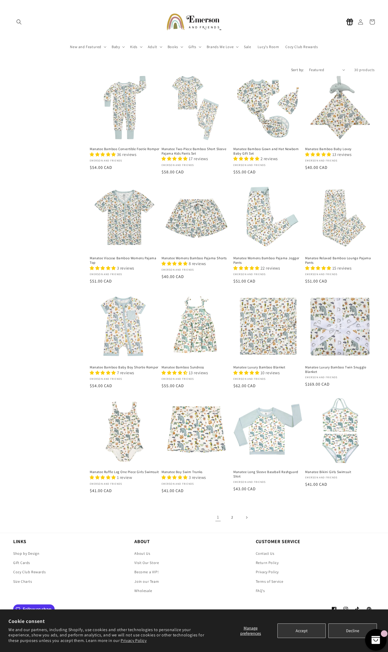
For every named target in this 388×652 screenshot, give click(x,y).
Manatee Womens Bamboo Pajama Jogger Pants (266, 260)
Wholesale (143, 590)
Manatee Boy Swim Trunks (182, 472)
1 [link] (218, 517)
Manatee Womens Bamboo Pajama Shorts (194, 258)
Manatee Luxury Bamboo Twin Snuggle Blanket (335, 369)
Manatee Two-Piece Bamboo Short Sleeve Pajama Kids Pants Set (194, 151)
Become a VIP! (146, 572)
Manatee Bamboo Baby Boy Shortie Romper (124, 367)
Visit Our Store (146, 562)
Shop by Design (26, 553)
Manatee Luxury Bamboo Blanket (259, 367)
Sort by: (297, 69)
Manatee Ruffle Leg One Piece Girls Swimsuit (124, 472)
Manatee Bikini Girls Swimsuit (328, 472)
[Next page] (246, 517)
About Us (142, 553)
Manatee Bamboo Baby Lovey (328, 149)
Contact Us (265, 553)
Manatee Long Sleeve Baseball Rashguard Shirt (265, 474)
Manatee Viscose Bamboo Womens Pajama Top (123, 260)
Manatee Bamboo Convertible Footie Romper (124, 149)
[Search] (19, 22)
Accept (301, 630)
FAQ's (260, 590)
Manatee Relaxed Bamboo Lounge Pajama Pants (338, 260)
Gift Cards (21, 562)
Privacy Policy (133, 640)
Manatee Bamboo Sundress (183, 367)
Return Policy (267, 562)
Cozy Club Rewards (29, 572)
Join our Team (146, 581)
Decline (352, 630)
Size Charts (22, 581)
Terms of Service (269, 581)
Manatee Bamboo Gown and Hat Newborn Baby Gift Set (266, 151)
